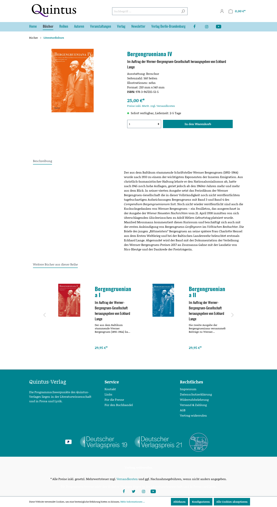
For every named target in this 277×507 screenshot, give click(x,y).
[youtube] (222, 26)
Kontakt (110, 389)
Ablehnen (179, 502)
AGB (182, 410)
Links (108, 394)
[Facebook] (197, 26)
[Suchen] (183, 11)
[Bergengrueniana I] (69, 300)
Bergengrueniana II (207, 292)
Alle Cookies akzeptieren (232, 502)
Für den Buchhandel (119, 405)
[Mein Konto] (222, 11)
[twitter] (133, 491)
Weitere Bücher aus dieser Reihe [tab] (55, 264)
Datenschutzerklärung (196, 394)
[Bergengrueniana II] (163, 300)
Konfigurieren (201, 502)
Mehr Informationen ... (132, 501)
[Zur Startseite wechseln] (53, 10)
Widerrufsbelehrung (194, 399)
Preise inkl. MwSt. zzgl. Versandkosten (151, 106)
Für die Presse (114, 399)
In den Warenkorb (198, 124)
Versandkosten (127, 479)
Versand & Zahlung (193, 405)
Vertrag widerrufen (193, 415)
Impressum (188, 389)
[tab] (42, 160)
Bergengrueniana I (113, 292)
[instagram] (210, 26)
